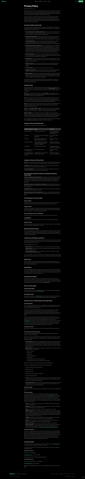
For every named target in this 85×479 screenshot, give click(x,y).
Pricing (49, 1)
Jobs (74, 473)
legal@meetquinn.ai (47, 282)
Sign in (76, 1)
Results (45, 1)
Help (72, 473)
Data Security (61, 473)
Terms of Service (67, 476)
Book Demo (81, 1)
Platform (36, 1)
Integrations (66, 473)
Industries (40, 1)
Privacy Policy (73, 476)
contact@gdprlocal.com (28, 454)
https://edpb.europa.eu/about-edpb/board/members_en (48, 427)
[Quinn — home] (18, 1)
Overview (52, 473)
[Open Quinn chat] (83, 477)
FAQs (69, 473)
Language (56, 473)
